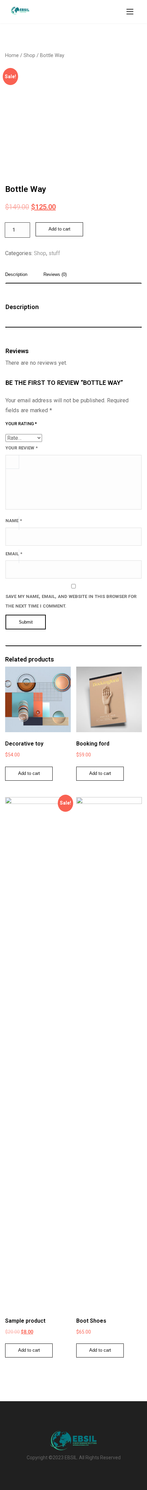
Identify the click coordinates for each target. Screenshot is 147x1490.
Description (16, 274)
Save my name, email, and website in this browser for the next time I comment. (70, 601)
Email (13, 553)
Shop (29, 55)
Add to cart (59, 229)
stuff (54, 253)
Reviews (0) (55, 274)
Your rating (21, 423)
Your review (21, 447)
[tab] (18, 276)
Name (13, 520)
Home (12, 55)
